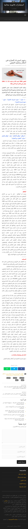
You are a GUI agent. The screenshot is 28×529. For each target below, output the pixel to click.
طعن (22, 380)
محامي (6, 500)
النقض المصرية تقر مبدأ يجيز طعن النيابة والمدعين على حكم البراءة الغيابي (14, 411)
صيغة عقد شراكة (22, 477)
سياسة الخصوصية (13, 519)
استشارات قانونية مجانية (14, 5)
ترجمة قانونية (22, 483)
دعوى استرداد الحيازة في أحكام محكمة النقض (16, 61)
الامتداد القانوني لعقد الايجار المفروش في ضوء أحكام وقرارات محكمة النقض (15, 387)
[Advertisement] (14, 43)
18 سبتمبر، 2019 (22, 65)
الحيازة (14, 377)
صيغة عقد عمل (22, 474)
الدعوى (8, 377)
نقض (16, 380)
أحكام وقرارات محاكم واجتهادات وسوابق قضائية (13, 374)
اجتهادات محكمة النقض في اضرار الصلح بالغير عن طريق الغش (14, 394)
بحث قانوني (23, 480)
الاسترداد (21, 377)
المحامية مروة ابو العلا (15, 65)
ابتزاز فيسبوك (22, 486)
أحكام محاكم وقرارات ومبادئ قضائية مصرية (14, 373)
